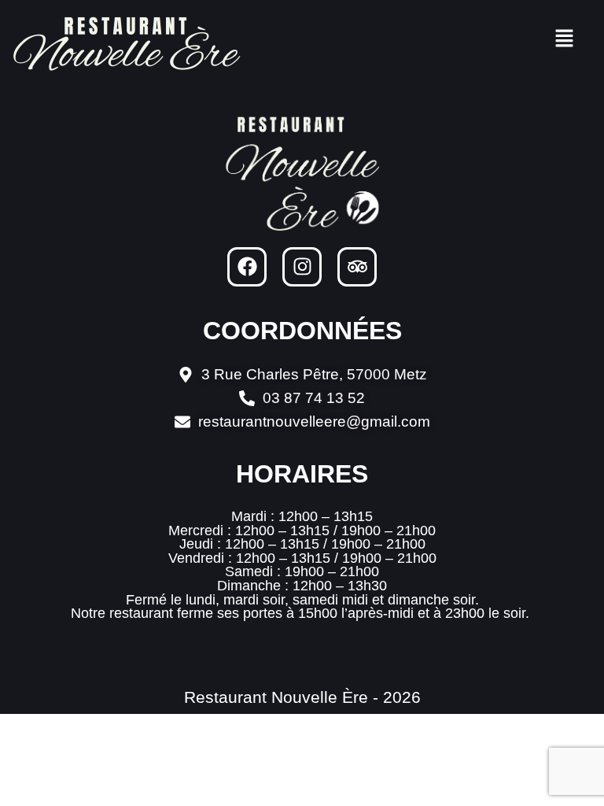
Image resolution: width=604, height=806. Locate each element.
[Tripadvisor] (357, 267)
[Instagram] (302, 267)
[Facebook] (247, 267)
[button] (564, 39)
